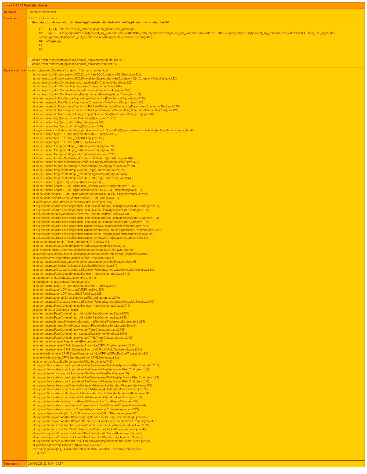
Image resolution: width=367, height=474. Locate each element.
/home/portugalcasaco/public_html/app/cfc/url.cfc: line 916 (78, 59)
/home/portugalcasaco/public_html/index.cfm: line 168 (75, 64)
